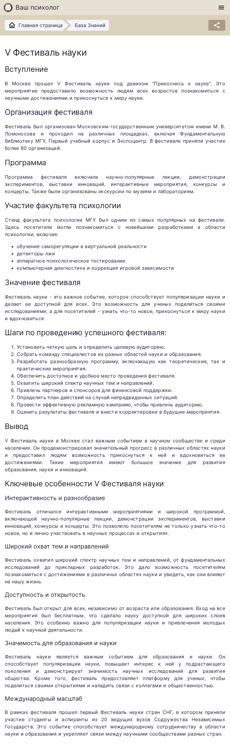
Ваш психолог (38, 7)
